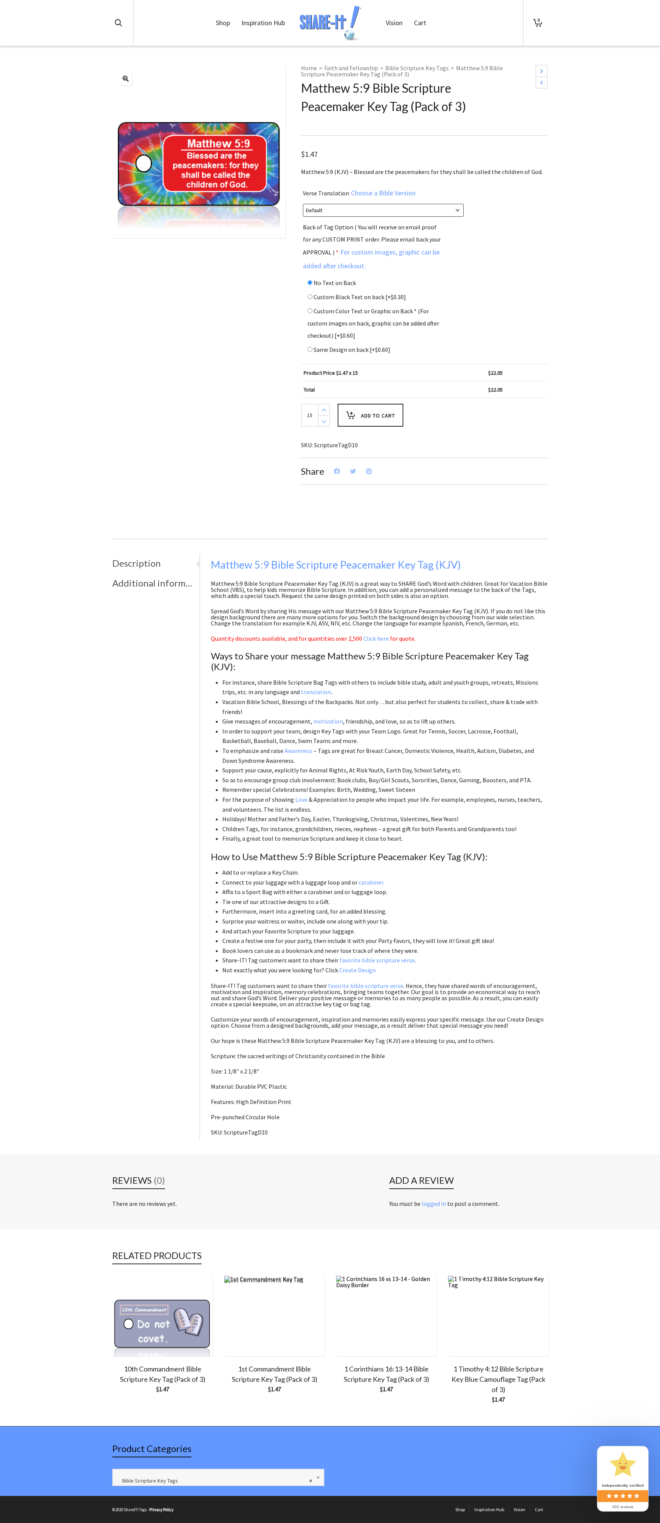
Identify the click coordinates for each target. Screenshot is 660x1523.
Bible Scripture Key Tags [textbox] (215, 1480)
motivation (328, 721)
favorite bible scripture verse (377, 960)
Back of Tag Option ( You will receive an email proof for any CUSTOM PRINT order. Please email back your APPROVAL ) (372, 246)
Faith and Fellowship (351, 68)
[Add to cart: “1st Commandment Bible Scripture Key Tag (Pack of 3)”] (242, 1339)
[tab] (155, 563)
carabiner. (371, 882)
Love (301, 799)
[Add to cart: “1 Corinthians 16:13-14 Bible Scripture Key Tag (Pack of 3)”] (354, 1339)
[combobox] (218, 1477)
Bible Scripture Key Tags (417, 68)
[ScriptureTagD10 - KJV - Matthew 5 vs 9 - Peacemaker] (125, 79)
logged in (434, 1203)
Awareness (298, 750)
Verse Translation (359, 193)
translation (316, 692)
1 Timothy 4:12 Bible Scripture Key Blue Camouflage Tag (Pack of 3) (498, 1379)
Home (309, 68)
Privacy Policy (161, 1509)
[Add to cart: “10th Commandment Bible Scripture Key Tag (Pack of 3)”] (130, 1339)
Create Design (357, 970)
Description (136, 563)
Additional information (153, 582)
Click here (376, 638)
